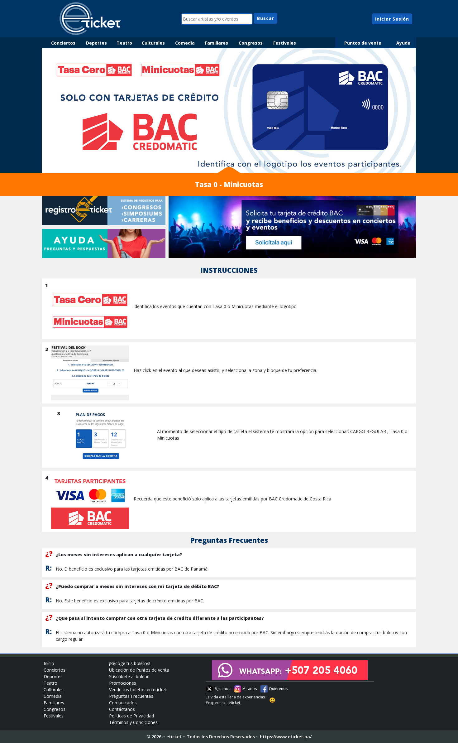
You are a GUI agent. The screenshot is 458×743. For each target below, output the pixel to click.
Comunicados (123, 703)
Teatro (124, 43)
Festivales (284, 43)
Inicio (49, 663)
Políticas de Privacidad (131, 716)
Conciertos (63, 43)
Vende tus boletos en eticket (137, 689)
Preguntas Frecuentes (131, 696)
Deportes (96, 43)
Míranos (249, 688)
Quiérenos (278, 688)
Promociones (122, 683)
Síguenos (222, 688)
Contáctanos (122, 709)
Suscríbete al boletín (129, 676)
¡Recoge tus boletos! (129, 663)
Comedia (185, 43)
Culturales (153, 43)
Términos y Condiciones (133, 722)
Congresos (251, 43)
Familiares (216, 43)
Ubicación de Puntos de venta (139, 670)
